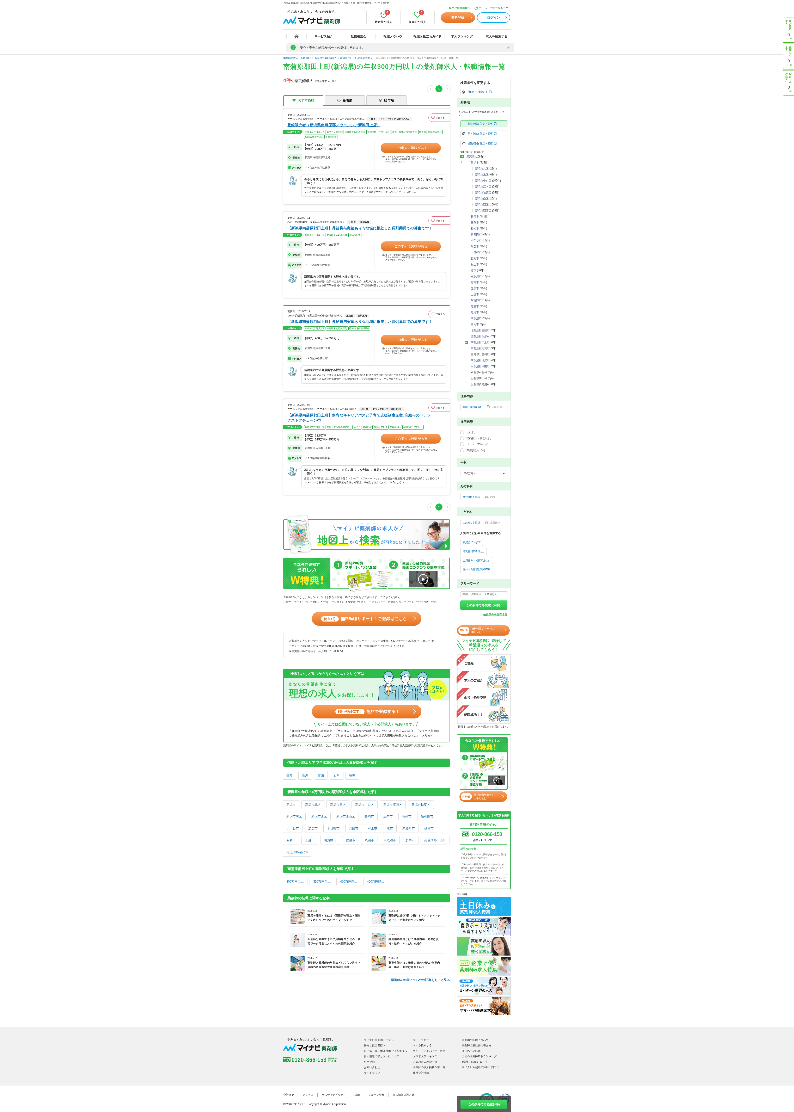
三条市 (388, 816)
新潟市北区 (313, 804)
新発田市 (427, 816)
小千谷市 (292, 828)
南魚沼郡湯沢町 (297, 852)
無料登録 (457, 17)
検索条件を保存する (495, 614)
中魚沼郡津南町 (480, 366)
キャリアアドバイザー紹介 (429, 1050)
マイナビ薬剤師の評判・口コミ (480, 1067)
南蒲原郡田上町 (435, 840)
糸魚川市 (408, 828)
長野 (289, 775)
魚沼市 (369, 840)
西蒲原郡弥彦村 (480, 336)
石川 (337, 775)
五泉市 (291, 840)
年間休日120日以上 (473, 551)
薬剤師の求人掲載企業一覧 (429, 1067)
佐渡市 (350, 840)
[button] (439, 117)
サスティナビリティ (334, 1094)
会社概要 (288, 1094)
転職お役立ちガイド (427, 36)
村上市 (372, 828)
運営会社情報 (421, 1072)
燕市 (390, 828)
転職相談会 (358, 36)
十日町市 (333, 828)
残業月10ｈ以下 (471, 542)
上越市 (309, 840)
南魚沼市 (390, 840)
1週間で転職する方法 (474, 1061)
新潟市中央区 (364, 804)
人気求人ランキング (425, 1056)
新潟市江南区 (392, 804)
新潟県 (470, 156)
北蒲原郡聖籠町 (480, 330)
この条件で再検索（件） (484, 605)
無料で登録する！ (368, 711)
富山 (321, 775)
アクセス (308, 1094)
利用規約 (369, 1061)
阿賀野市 (330, 840)
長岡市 (369, 816)
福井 (352, 775)
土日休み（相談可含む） (476, 560)
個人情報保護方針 (403, 1094)
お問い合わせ (372, 1067)
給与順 (389, 100)
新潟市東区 (338, 804)
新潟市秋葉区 (420, 804)
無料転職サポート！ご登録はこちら (365, 618)
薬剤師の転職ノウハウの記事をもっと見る (420, 980)
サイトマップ (372, 1072)
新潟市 (291, 804)
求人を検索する (496, 36)
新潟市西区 (319, 816)
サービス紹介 (323, 36)
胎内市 (410, 840)
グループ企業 (376, 1094)
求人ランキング (462, 36)
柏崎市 (406, 816)
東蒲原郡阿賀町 (480, 348)
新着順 (348, 100)
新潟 (305, 775)
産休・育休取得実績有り (476, 569)
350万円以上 (322, 881)
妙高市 (429, 828)
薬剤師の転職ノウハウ (475, 1040)
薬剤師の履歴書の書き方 (476, 1045)
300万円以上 (295, 881)
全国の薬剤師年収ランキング (479, 1056)
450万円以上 (375, 881)
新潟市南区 (294, 816)
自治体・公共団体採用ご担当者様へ (385, 1050)
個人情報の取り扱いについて (381, 1056)
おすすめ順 (306, 100)
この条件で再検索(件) (484, 1104)
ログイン (493, 17)
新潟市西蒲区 (345, 816)
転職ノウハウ (393, 36)
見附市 (353, 828)
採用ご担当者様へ (459, 8)
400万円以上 (349, 881)
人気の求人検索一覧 (425, 1061)
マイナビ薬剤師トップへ (378, 1040)
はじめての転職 (471, 1050)
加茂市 (313, 828)
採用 (357, 1094)
